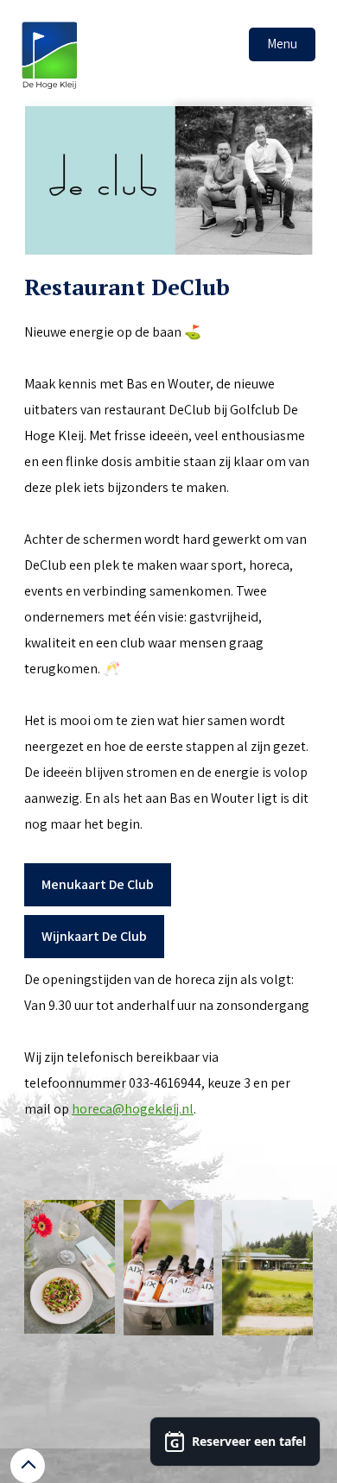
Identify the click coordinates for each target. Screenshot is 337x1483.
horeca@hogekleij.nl (133, 1109)
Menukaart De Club (97, 884)
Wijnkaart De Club (94, 936)
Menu (282, 43)
